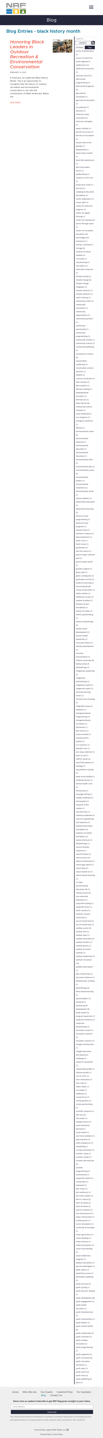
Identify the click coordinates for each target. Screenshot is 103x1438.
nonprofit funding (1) (84, 903)
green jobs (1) (81, 572)
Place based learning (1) (84, 993)
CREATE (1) (80, 375)
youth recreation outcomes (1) (83, 1363)
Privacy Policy (46, 1434)
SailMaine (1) (81, 1093)
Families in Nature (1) (85, 533)
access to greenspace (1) (85, 53)
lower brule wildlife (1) (85, 776)
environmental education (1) (82, 447)
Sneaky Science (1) (83, 1122)
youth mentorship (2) (84, 1333)
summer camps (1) (83, 1157)
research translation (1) (84, 1064)
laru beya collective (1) (85, 752)
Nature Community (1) (85, 861)
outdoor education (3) (85, 938)
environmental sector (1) (85, 493)
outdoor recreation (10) (84, 961)
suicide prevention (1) (85, 1150)
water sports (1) (82, 1270)
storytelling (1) (82, 1146)
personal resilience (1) (85, 977)
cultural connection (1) (85, 378)
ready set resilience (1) (85, 1019)
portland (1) (81, 1002)
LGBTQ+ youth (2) (83, 759)
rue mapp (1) (81, 1090)
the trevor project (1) (84, 1196)
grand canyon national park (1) (85, 556)
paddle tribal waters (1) (84, 968)
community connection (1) (82, 306)
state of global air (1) (84, 1143)
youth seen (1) (82, 1368)
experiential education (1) (85, 504)
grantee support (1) (84, 569)
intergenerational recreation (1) (83, 722)
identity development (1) (85, 648)
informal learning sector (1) (83, 694)
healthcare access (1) (84, 597)
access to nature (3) (84, 58)
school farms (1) (82, 1097)
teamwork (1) (81, 1185)
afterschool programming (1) (83, 81)
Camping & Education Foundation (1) (85, 194)
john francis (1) (82, 731)
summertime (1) (82, 1174)
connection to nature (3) (84, 356)
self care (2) (81, 1115)
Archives (79, 47)
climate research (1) (84, 290)
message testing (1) (84, 794)
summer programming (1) (83, 1169)
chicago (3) (80, 248)
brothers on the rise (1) (84, 179)
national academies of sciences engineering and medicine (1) (85, 819)
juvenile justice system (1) (82, 740)
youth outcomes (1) (84, 1336)
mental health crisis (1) (84, 785)
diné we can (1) (82, 399)
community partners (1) (84, 320)
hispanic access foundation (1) (82, 606)
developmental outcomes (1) (82, 394)
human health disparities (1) (82, 637)
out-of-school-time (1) (85, 924)
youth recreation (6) (84, 1358)
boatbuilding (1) (82, 174)
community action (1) (84, 301)
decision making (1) (84, 389)
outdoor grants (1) (83, 945)
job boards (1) (81, 727)
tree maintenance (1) (84, 1213)
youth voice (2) (82, 1375)
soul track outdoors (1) (85, 1136)
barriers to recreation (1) (85, 137)
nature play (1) (82, 868)
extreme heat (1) (83, 530)
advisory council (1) (84, 75)
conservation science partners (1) (84, 370)
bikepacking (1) (82, 149)
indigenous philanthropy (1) (82, 680)
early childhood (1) (83, 414)
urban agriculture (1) (84, 1234)
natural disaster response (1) (82, 849)
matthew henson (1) (84, 780)
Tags (90, 47)
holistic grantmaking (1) (84, 616)
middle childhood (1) (84, 797)
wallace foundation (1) (85, 1262)
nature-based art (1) (84, 871)
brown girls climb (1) (84, 185)
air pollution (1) (82, 107)
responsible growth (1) (85, 1069)
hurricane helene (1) (84, 643)
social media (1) (82, 1132)
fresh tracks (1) (82, 544)
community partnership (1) (82, 327)
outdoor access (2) (83, 928)
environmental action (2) (85, 433)
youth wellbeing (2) (84, 1379)
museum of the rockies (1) (82, 806)
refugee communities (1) (85, 1046)
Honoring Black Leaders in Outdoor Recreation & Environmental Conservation (27, 54)
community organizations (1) (83, 313)
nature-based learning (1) (85, 877)
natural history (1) (83, 854)
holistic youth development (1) (82, 630)
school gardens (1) (83, 1100)
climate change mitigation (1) (82, 285)
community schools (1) (85, 340)
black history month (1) (84, 155)
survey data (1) (82, 1181)
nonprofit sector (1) (84, 907)
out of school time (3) (84, 921)
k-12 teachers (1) (83, 745)
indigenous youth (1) (84, 685)
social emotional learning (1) (83, 1127)
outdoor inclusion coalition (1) (83, 951)
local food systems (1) (85, 762)
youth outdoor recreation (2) (82, 1342)
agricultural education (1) (85, 102)
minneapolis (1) (82, 801)
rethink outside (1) (83, 1072)
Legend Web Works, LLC (56, 1430)
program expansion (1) (85, 1016)
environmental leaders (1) (82, 479)
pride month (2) (82, 1012)
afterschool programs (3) (85, 88)
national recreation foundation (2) (84, 835)
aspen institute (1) (83, 128)
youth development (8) (85, 1298)
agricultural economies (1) (81, 95)
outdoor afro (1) (82, 931)
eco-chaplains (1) (83, 417)
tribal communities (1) (85, 1217)
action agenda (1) (83, 61)
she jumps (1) (81, 1118)
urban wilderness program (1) (83, 1257)
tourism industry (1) (84, 1210)
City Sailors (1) (82, 266)
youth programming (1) (84, 1349)
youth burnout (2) (83, 1284)
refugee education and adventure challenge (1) (83, 1055)
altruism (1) (80, 111)
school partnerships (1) (84, 1106)
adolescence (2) (82, 65)
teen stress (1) (82, 1189)
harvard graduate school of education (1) (85, 588)
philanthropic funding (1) (85, 983)
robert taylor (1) (82, 1086)
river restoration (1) (84, 1079)
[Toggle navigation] (91, 7)
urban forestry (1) (83, 1241)
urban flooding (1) (83, 1238)
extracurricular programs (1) (82, 525)
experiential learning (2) (84, 511)
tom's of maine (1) (83, 1203)
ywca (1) (79, 1382)
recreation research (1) (84, 1035)
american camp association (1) (82, 116)
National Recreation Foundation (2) (84, 828)
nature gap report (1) (84, 864)
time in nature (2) (83, 1199)
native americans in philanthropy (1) (84, 842)
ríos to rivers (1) (82, 1076)
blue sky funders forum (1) (83, 169)
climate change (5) (83, 280)
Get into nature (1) (83, 551)
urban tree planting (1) (84, 1250)
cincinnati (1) (81, 259)
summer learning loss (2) (85, 1162)
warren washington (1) (85, 1266)
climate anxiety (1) (83, 276)
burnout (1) (80, 188)
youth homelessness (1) (84, 1314)
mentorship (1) (82, 790)
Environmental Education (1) (82, 454)
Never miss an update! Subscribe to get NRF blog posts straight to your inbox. (52, 1401)
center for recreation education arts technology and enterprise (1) (84, 235)
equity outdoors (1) (84, 498)
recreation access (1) (84, 1030)
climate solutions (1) (84, 294)
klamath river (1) (83, 748)
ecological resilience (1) (84, 422)
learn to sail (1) (82, 755)
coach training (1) (83, 297)
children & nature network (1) (83, 253)
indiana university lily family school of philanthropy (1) (85, 664)
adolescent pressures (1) (85, 70)
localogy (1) (80, 766)
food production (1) (84, 537)
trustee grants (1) (83, 1220)
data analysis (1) (82, 385)
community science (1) (85, 343)
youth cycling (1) (82, 1287)
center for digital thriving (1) (83, 215)
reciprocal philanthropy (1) (82, 1025)
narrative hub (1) (83, 812)
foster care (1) (81, 540)
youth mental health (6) (84, 1328)
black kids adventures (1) (85, 162)
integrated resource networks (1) (84, 708)
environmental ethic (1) (84, 461)
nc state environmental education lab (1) (83, 885)
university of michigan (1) (85, 1229)
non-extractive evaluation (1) (82, 898)
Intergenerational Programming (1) (83, 715)
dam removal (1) (82, 382)
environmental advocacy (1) (82, 440)
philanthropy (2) (82, 988)
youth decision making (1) (85, 1293)
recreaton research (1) (85, 1041)
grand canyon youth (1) (84, 563)
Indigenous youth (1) (84, 688)
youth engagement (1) (85, 1301)
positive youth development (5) (82, 1007)
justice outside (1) (83, 734)
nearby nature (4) (83, 893)
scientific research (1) (85, 1111)
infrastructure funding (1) (85, 701)
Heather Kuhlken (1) (84, 600)
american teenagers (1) (84, 123)
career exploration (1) (85, 199)
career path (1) (82, 202)
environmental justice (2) (85, 472)
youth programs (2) (84, 1354)
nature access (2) (83, 857)
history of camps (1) (84, 611)
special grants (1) (83, 1139)
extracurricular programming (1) (83, 518)
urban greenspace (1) (85, 1245)
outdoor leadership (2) (85, 956)
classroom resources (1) (84, 271)
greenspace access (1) (85, 579)
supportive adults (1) (84, 1178)
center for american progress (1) (84, 208)
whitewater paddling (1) (84, 1278)
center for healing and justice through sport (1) (85, 223)
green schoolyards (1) (85, 576)
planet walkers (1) (83, 998)
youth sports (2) (82, 1372)
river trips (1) (81, 1083)
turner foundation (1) (85, 1224)
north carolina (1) (83, 910)
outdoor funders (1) (84, 942)
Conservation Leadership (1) (82, 363)
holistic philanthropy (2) (84, 623)
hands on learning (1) (85, 583)
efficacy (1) (80, 428)
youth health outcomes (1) (81, 1307)
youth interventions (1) (85, 1319)
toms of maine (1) (83, 1206)
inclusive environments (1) (83, 655)
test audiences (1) (83, 1192)
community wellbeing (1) (85, 349)
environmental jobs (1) (85, 466)
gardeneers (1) (82, 547)
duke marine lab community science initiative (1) (84, 406)
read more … (16, 102)
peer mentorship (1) (84, 974)
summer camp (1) (83, 1153)
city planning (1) (82, 262)
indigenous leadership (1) (85, 673)
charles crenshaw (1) (84, 244)
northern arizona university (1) (83, 916)
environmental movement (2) (82, 486)
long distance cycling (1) (84, 771)
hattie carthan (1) (83, 593)
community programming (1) (83, 334)
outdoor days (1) (82, 935)
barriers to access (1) (84, 132)
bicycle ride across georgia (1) (83, 144)
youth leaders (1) (83, 1322)
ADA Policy (58, 1434)
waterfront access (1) (84, 1273)
